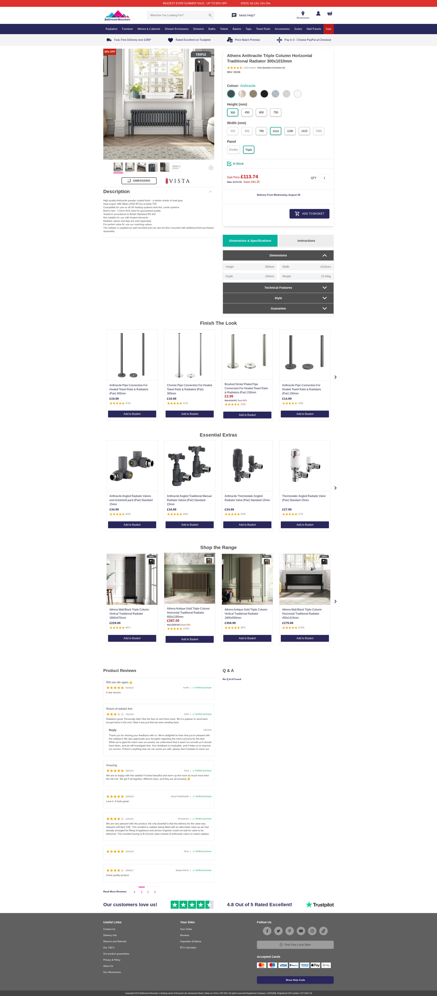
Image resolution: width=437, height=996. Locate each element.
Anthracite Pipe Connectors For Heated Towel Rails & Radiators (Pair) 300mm (128, 389)
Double (233, 149)
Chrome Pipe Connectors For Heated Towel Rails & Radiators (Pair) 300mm (189, 389)
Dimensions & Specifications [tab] (250, 240)
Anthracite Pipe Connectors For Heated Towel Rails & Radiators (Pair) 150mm (301, 389)
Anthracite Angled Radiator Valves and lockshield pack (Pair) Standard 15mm (131, 500)
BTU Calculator (188, 947)
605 (247, 131)
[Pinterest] (290, 931)
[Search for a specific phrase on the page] (210, 15)
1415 (304, 131)
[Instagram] (312, 931)
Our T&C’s (109, 947)
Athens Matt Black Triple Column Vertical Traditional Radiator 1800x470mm (129, 613)
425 (232, 131)
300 (232, 112)
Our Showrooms (112, 972)
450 (247, 112)
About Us (108, 966)
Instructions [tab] (306, 240)
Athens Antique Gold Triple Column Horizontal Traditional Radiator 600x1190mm (188, 612)
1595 (319, 131)
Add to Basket (132, 413)
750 (275, 112)
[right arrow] (211, 168)
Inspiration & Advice (190, 941)
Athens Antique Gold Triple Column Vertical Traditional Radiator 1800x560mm (246, 613)
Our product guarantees (116, 953)
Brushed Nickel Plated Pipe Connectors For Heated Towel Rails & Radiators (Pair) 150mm (246, 388)
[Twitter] (278, 931)
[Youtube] (301, 931)
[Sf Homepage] (117, 15)
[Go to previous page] (134, 892)
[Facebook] (267, 931)
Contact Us (109, 929)
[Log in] (318, 13)
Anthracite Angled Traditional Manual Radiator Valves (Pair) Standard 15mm (189, 500)
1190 (290, 131)
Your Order (186, 929)
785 (261, 131)
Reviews (184, 935)
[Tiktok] (323, 931)
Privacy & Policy (111, 959)
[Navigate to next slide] (335, 377)
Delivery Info (110, 935)
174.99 (234, 182)
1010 (276, 131)
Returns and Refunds (114, 941)
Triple (248, 149)
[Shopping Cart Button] (329, 13)
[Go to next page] (155, 892)
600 (261, 112)
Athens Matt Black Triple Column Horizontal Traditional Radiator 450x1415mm (302, 613)
